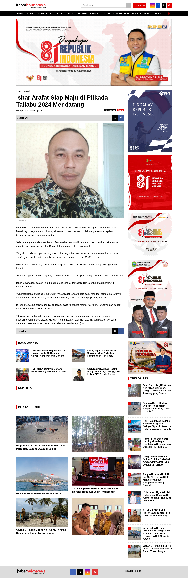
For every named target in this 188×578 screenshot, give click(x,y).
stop (121, 110)
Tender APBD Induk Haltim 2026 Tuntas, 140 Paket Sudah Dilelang (156, 513)
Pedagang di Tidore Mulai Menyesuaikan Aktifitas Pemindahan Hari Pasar (101, 353)
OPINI (147, 13)
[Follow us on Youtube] (95, 572)
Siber (138, 571)
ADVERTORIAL (121, 13)
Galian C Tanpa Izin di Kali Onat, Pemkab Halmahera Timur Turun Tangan (157, 549)
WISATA (136, 13)
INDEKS (157, 13)
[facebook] (158, 5)
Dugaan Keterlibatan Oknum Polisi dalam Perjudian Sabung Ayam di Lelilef (156, 407)
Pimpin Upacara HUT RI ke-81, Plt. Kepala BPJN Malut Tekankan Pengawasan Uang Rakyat (156, 479)
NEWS (30, 13)
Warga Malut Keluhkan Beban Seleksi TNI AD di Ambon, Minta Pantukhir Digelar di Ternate (157, 460)
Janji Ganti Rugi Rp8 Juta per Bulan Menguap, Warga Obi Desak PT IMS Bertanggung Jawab (157, 389)
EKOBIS (94, 13)
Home (18, 91)
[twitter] (164, 5)
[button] (168, 12)
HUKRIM (82, 13)
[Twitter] (115, 118)
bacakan (111, 110)
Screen (140, 5)
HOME (20, 13)
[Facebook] (121, 118)
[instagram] (152, 5)
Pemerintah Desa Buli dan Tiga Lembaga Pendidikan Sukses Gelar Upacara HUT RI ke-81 (157, 443)
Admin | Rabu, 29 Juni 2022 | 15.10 (29, 111)
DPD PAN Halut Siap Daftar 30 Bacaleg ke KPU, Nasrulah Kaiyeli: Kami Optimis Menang (48, 353)
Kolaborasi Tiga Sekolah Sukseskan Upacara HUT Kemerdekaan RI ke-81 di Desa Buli (157, 496)
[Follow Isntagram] (87, 572)
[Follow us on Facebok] (73, 572)
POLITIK (58, 13)
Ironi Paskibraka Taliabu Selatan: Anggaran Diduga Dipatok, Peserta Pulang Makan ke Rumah (157, 425)
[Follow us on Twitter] (80, 572)
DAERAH (70, 13)
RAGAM (106, 13)
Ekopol (27, 91)
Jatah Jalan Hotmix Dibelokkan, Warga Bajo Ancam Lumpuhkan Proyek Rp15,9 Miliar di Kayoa (156, 533)
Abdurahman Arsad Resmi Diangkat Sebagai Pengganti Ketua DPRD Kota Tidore (103, 371)
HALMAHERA (44, 13)
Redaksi (128, 571)
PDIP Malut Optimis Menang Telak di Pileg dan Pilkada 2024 (48, 370)
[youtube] (169, 5)
